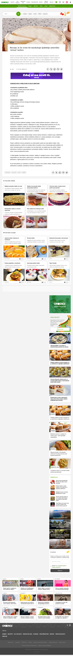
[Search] (60, 2)
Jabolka (25, 13)
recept (19, 172)
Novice (40, 2)
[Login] (70, 2)
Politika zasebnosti (53, 642)
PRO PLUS (24, 642)
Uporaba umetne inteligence (44, 645)
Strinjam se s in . (59, 566)
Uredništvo (17, 642)
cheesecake (7, 172)
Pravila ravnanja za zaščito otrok (29, 645)
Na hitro (36, 6)
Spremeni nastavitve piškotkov (40, 642)
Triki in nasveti (46, 2)
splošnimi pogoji (61, 565)
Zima (41, 6)
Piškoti (39, 13)
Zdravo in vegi (23, 2)
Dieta (46, 6)
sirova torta (14, 172)
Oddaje (51, 2)
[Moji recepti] (67, 2)
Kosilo (30, 6)
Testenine (45, 13)
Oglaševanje (10, 642)
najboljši (23, 172)
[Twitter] (51, 69)
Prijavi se (60, 570)
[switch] (55, 2)
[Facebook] (47, 69)
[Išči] (18, 14)
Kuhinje (28, 2)
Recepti (12, 2)
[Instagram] (70, 625)
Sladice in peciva (22, 6)
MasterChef (52, 6)
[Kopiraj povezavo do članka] (61, 69)
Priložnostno (34, 2)
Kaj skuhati (17, 2)
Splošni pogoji (62, 642)
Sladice (30, 13)
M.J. (13, 69)
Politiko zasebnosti (56, 567)
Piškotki (30, 642)
